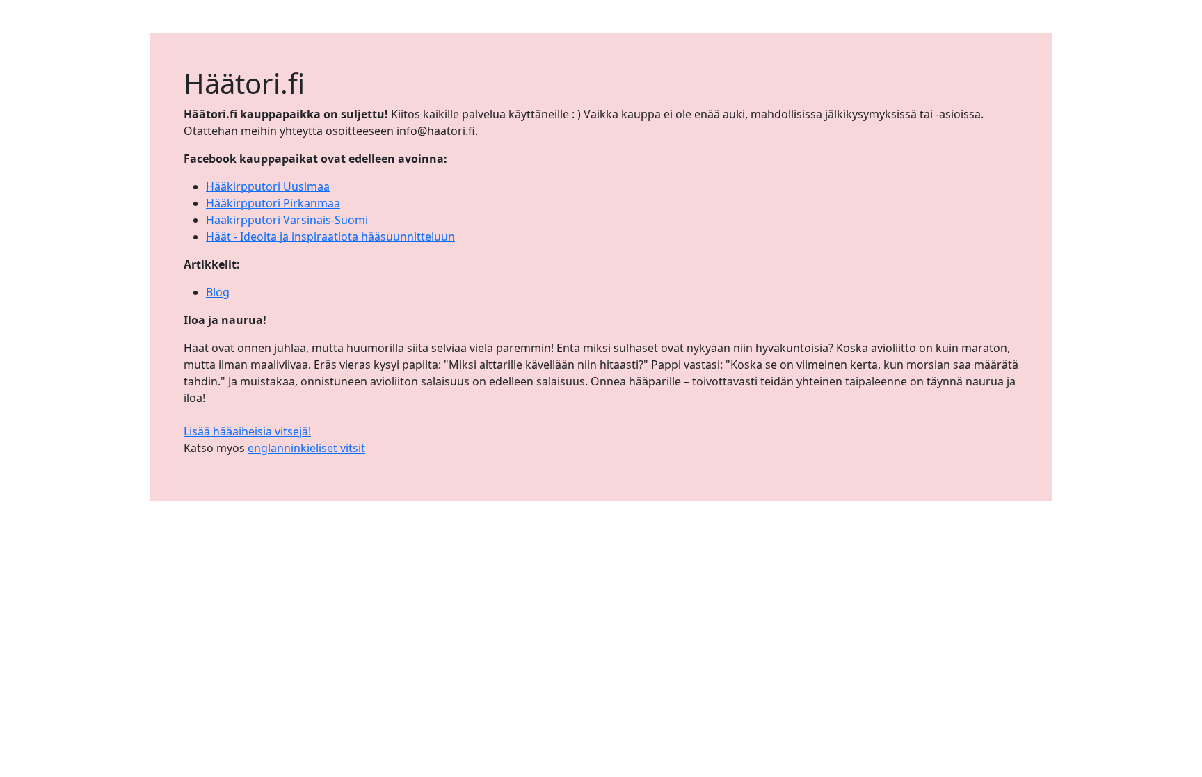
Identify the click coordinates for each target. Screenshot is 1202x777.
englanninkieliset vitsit (306, 448)
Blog (218, 292)
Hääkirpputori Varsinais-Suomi (287, 219)
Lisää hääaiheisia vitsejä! (247, 431)
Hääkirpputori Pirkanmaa (273, 203)
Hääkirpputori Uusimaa (268, 186)
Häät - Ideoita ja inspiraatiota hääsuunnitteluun (330, 236)
